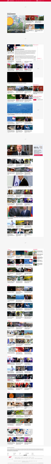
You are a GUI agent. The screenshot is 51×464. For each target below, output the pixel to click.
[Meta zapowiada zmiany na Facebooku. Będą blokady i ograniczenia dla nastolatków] (28, 349)
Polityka (21, 0)
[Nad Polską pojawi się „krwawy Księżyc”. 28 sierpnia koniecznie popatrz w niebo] (11, 395)
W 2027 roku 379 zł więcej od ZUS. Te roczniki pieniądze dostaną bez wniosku (19, 345)
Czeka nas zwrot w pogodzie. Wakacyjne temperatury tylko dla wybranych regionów (11, 100)
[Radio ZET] (8, 0)
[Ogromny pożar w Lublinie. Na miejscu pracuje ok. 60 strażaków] (20, 119)
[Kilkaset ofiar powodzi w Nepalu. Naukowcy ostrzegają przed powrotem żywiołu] (20, 169)
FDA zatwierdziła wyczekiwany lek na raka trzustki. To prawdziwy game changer (28, 435)
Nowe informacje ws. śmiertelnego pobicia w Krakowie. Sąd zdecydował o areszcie (11, 235)
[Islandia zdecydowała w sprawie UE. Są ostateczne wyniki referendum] (11, 161)
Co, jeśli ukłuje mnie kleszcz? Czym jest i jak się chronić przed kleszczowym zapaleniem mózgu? (19, 424)
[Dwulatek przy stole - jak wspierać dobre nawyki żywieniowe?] (28, 412)
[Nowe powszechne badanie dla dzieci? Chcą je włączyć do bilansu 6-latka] (28, 439)
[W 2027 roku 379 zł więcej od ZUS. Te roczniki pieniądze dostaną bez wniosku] (20, 341)
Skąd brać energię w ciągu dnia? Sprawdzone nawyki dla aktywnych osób (11, 408)
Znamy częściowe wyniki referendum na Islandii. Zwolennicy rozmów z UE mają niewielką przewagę (11, 196)
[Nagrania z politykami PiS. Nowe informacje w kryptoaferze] (11, 376)
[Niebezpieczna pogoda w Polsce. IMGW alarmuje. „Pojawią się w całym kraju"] (35, 251)
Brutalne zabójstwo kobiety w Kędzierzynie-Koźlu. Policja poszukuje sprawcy (19, 226)
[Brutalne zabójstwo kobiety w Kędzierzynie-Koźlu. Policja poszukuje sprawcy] (20, 222)
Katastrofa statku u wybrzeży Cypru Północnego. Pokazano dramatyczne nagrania (28, 131)
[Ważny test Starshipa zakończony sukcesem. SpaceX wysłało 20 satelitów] (20, 395)
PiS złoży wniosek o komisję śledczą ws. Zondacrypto (20, 380)
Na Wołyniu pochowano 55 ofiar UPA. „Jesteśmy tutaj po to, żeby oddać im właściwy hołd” (11, 131)
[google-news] (12, 459)
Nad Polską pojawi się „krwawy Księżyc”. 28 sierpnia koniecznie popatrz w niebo (11, 399)
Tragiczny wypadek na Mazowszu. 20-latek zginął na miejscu (28, 235)
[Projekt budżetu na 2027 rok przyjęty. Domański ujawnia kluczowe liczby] (11, 341)
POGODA (32, 453)
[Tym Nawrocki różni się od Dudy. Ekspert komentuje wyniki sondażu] (20, 385)
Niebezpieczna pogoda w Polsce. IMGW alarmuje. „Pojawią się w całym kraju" (40, 251)
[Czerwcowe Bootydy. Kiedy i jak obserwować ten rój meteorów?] (28, 395)
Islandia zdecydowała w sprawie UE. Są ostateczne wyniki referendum (10, 165)
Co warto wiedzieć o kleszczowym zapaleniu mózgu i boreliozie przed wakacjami (20, 416)
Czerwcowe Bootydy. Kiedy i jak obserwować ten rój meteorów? (28, 399)
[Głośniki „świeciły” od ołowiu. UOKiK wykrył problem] (11, 332)
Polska (17, 0)
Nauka (28, 0)
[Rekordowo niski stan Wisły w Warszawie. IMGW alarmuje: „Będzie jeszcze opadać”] (11, 200)
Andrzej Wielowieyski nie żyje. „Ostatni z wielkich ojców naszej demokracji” (20, 165)
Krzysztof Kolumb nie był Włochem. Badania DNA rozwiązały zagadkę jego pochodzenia (27, 424)
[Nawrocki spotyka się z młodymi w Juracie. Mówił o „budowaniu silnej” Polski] (11, 222)
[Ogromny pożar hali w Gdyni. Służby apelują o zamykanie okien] (11, 169)
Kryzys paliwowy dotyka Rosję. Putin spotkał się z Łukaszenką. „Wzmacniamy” (19, 218)
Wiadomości (12, 0)
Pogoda (26, 0)
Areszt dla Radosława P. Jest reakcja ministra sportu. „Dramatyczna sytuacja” (28, 372)
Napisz (35, 99)
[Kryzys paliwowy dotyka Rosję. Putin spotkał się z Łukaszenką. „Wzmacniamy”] (20, 211)
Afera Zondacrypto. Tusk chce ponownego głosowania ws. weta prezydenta (28, 389)
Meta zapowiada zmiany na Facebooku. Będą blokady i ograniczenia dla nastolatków (28, 353)
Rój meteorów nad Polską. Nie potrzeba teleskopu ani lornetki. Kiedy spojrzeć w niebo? (11, 424)
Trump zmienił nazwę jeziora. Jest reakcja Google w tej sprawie (28, 92)
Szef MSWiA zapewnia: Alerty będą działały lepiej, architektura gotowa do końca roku (20, 61)
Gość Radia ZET (36, 84)
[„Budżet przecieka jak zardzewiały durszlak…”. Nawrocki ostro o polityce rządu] (28, 376)
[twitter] (9, 459)
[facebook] (8, 459)
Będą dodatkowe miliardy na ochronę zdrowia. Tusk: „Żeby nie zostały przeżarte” (11, 443)
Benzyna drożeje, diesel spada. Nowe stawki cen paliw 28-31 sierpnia (20, 336)
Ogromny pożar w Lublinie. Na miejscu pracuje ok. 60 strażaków (20, 123)
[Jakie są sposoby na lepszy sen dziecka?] (20, 404)
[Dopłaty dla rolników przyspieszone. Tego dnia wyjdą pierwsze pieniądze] (28, 332)
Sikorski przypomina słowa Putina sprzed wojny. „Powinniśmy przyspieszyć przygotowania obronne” (10, 389)
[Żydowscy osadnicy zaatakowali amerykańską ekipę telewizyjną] (20, 192)
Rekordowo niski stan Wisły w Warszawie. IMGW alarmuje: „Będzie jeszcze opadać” (11, 204)
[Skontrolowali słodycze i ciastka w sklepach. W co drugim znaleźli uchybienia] (20, 349)
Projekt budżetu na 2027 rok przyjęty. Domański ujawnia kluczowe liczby (11, 345)
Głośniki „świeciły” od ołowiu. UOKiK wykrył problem (11, 336)
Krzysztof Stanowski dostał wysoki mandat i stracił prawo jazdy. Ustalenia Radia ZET (20, 100)
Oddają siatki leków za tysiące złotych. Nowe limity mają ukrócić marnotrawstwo (20, 435)
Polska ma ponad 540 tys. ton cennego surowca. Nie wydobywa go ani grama (28, 173)
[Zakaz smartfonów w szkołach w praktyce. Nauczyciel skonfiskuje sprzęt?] (28, 324)
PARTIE (20, 453)
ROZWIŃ (25, 455)
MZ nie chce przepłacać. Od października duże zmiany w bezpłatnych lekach (19, 443)
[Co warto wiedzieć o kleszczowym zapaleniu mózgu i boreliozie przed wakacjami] (20, 412)
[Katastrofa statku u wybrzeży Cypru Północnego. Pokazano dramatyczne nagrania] (28, 127)
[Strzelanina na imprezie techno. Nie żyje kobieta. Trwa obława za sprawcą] (28, 161)
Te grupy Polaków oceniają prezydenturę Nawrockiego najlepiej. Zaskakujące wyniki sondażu (28, 226)
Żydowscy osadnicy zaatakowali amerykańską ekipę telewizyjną (19, 196)
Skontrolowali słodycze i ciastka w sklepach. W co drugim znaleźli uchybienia (19, 353)
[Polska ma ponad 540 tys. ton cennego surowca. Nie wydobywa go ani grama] (28, 169)
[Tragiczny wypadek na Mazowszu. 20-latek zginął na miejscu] (28, 231)
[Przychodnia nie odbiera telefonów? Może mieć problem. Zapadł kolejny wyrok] (11, 431)
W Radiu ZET (14, 453)
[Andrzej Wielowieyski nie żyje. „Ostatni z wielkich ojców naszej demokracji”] (20, 161)
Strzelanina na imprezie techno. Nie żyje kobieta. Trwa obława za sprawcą (28, 165)
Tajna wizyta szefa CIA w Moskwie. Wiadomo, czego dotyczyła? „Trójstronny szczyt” (19, 131)
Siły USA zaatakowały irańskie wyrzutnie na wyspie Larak (20, 91)
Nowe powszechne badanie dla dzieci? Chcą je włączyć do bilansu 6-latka (28, 443)
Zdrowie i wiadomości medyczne (14, 427)
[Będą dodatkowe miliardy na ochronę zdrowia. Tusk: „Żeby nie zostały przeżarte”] (11, 439)
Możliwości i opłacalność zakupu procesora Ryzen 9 (28, 408)
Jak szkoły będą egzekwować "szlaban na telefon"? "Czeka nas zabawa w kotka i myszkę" (20, 70)
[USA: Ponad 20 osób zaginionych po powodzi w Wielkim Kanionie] (11, 88)
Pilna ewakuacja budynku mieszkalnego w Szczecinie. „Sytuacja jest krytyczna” (19, 204)
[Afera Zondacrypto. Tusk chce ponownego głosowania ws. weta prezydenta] (28, 385)
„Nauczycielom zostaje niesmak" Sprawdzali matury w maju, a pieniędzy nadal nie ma (13, 53)
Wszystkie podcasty (37, 58)
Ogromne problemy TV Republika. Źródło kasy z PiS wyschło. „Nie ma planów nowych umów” (28, 70)
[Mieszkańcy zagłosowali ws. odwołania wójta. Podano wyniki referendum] (11, 57)
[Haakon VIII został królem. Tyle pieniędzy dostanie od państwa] (20, 150)
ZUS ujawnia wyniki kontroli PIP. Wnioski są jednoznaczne (11, 353)
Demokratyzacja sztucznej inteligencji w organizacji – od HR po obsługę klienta (11, 416)
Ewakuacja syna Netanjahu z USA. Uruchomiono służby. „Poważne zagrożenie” (19, 187)
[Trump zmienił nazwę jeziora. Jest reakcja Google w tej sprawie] (28, 88)
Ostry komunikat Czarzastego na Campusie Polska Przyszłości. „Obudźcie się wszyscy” (28, 204)
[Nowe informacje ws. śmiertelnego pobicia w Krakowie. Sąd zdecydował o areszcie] (11, 231)
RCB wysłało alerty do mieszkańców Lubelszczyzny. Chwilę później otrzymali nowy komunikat (11, 123)
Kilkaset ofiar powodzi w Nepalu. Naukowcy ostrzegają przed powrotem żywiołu (20, 173)
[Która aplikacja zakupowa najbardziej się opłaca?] (28, 341)
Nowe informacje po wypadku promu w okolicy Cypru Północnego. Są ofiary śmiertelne (19, 114)
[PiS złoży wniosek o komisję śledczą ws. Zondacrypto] (20, 376)
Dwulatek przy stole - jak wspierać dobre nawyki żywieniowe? (27, 416)
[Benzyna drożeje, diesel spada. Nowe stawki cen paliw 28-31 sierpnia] (20, 332)
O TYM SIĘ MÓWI (27, 453)
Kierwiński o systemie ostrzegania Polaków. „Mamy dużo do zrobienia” (19, 235)
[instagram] (10, 459)
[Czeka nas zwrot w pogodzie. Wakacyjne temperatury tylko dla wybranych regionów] (11, 96)
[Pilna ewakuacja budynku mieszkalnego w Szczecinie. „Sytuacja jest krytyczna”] (20, 200)
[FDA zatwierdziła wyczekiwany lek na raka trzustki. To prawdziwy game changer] (28, 431)
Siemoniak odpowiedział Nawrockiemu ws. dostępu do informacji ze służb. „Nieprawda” (28, 100)
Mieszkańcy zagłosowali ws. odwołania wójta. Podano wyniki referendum (11, 61)
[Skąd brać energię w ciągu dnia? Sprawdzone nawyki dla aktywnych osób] (11, 404)
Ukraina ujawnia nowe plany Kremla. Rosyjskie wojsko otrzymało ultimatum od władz (28, 196)
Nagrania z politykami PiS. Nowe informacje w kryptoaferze (10, 380)
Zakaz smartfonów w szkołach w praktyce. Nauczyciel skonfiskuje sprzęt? (28, 328)
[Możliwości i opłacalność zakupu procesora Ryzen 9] (28, 404)
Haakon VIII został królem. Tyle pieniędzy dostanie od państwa (19, 156)
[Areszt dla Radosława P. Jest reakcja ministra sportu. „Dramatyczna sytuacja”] (28, 368)
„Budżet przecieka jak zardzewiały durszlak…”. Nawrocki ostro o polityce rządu (27, 380)
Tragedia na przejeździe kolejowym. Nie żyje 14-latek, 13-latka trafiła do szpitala (11, 70)
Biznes (23, 0)
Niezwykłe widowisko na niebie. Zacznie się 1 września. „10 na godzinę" (28, 61)
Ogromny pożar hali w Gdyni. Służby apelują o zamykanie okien (11, 173)
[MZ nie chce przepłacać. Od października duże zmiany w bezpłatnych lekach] (20, 439)
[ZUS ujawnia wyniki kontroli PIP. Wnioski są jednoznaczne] (11, 349)
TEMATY (8, 453)
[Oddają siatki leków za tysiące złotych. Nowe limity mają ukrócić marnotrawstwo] (20, 431)
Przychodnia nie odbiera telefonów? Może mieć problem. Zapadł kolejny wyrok (11, 435)
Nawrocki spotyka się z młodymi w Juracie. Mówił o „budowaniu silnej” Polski (11, 226)
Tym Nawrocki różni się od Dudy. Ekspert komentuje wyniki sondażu (19, 389)
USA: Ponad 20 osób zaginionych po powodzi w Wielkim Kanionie (10, 92)
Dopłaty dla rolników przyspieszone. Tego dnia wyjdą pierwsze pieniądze (27, 336)
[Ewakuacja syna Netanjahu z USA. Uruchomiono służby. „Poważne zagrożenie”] (20, 181)
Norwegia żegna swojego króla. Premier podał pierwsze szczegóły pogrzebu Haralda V (28, 123)
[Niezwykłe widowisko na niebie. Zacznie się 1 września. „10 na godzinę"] (20, 253)
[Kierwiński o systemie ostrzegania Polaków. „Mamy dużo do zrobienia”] (20, 231)
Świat (18, 0)
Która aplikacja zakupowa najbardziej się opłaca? (27, 344)
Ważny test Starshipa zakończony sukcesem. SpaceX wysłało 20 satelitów (20, 399)
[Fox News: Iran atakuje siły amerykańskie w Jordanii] (20, 77)
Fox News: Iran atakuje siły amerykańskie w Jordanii (17, 83)
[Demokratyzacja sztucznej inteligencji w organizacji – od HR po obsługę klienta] (11, 412)
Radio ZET (8, 12)
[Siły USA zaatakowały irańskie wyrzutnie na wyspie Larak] (20, 88)
